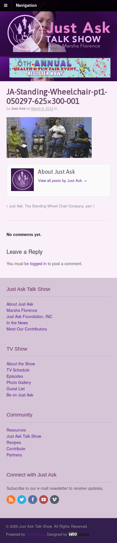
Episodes (15, 376)
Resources (16, 430)
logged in (38, 263)
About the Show (21, 363)
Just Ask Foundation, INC (29, 316)
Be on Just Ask (20, 395)
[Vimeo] (55, 500)
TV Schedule (18, 370)
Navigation (26, 5)
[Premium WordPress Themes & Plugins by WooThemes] (78, 534)
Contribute (16, 448)
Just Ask (18, 109)
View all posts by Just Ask (62, 180)
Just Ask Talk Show (24, 436)
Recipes (14, 442)
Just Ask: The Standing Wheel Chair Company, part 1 (51, 206)
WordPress (35, 534)
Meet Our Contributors (27, 329)
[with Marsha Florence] (59, 47)
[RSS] (11, 500)
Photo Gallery (19, 382)
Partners (14, 455)
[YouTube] (44, 500)
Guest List (16, 388)
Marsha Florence (22, 310)
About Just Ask (20, 304)
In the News (17, 322)
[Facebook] (33, 500)
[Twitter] (22, 500)
